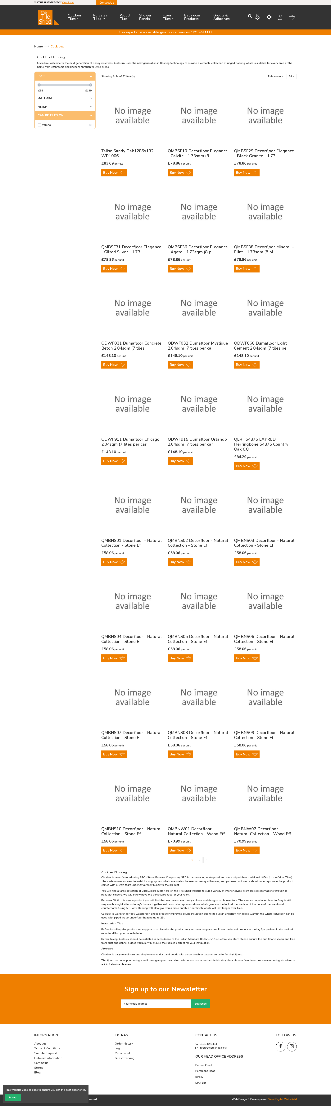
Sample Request (45, 1053)
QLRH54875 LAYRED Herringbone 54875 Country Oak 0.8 (261, 444)
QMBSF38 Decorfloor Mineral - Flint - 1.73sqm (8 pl (264, 249)
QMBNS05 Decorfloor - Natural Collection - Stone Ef (198, 639)
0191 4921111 (208, 1044)
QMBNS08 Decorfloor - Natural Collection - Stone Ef (198, 735)
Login (118, 1048)
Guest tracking (124, 1058)
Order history (124, 1044)
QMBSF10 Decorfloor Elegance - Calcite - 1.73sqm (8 (198, 153)
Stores (38, 1068)
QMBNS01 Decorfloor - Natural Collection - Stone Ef (131, 543)
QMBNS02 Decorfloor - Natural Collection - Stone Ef (198, 543)
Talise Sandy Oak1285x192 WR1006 (127, 153)
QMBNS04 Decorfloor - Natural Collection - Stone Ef (131, 639)
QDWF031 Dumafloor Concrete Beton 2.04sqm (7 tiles (131, 345)
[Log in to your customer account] (282, 18)
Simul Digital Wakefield (282, 1099)
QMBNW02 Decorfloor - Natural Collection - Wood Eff (262, 831)
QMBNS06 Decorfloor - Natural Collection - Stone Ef (264, 639)
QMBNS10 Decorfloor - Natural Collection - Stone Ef (131, 831)
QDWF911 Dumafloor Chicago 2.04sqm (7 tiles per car (130, 441)
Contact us (41, 1063)
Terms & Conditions (47, 1048)
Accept (13, 1097)
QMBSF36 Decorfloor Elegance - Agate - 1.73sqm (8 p (198, 249)
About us (40, 1044)
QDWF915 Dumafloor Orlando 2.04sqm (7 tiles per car (197, 441)
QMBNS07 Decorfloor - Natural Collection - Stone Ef (131, 735)
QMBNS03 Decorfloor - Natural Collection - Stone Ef (264, 543)
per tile (112, 164)
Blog (37, 1072)
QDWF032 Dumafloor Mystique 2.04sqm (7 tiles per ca (198, 345)
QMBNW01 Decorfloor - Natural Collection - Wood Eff (196, 831)
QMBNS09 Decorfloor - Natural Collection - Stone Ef (264, 735)
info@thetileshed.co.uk (213, 1048)
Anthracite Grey (273, 900)
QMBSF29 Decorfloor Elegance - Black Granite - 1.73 (264, 153)
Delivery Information (48, 1058)
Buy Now (110, 172)
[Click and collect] (260, 17)
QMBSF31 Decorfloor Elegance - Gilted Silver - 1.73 (131, 249)
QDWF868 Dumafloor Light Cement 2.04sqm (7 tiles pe (260, 345)
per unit (179, 164)
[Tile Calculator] (272, 17)
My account (122, 1053)
